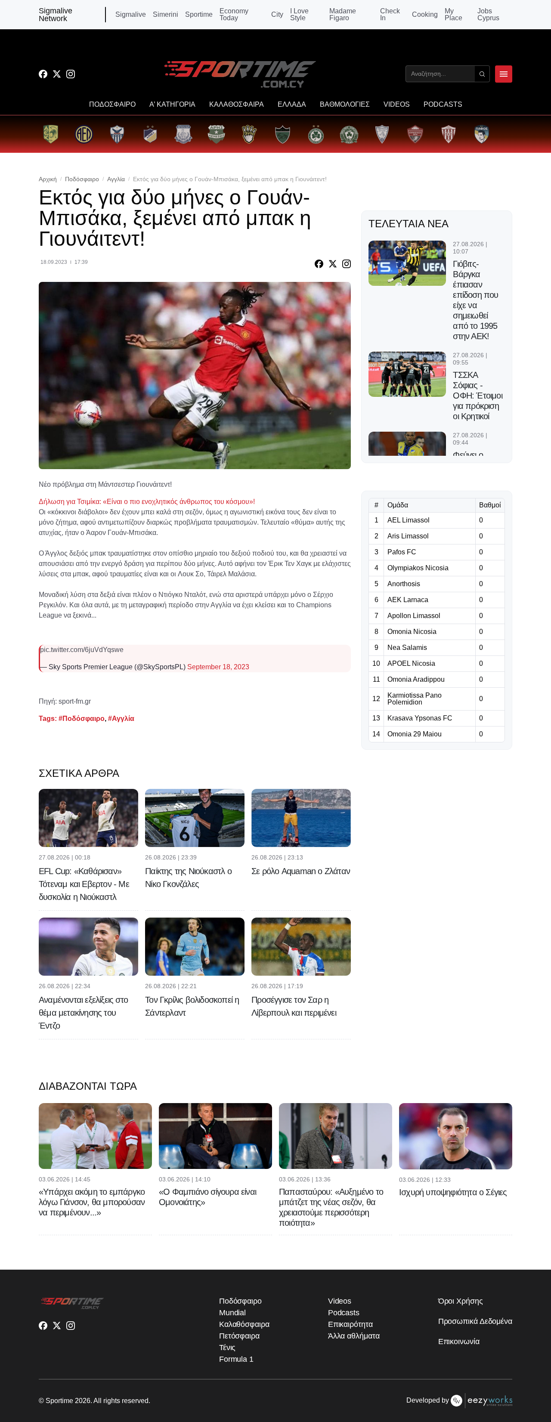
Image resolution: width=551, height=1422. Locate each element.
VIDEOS (397, 104)
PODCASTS (443, 104)
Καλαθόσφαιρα (244, 1324)
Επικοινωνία (459, 1341)
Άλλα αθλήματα (354, 1336)
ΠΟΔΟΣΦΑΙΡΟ (112, 104)
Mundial (232, 1312)
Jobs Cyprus (488, 15)
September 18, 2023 (218, 667)
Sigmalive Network (55, 14)
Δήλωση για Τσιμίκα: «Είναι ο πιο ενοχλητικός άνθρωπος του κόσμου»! (147, 501)
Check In (390, 15)
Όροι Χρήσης (460, 1301)
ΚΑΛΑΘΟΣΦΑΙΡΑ (236, 104)
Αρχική (48, 179)
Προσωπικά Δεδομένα (475, 1321)
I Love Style (299, 15)
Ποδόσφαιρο (82, 179)
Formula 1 (236, 1359)
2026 (82, 1400)
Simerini (165, 14)
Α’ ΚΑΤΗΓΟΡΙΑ (172, 104)
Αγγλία (116, 179)
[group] (50, 134)
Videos (339, 1301)
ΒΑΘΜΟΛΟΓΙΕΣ (345, 104)
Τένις (227, 1347)
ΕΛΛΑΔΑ (292, 104)
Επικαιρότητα (350, 1324)
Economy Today (234, 15)
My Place (453, 15)
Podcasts (343, 1312)
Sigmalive (130, 14)
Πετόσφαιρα (239, 1336)
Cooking (425, 14)
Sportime (199, 14)
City (277, 14)
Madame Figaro (342, 15)
